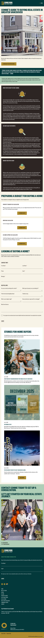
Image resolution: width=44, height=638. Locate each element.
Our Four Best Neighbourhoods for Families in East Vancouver (18, 379)
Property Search (4, 595)
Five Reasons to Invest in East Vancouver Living (15, 470)
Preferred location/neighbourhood (7, 294)
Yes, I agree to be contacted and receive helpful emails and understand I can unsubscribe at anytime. (22, 315)
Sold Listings (3, 599)
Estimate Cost (22, 213)
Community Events (4, 602)
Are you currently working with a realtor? (9, 288)
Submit (2, 321)
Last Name (24, 266)
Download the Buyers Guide (8, 64)
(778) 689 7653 (5, 542)
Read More (22, 477)
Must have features (5, 304)
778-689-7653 (12, 623)
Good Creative (40, 636)
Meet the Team (4, 590)
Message (3, 276)
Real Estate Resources (5, 600)
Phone (2, 271)
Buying (2, 592)
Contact (2, 604)
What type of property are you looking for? (30, 288)
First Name (3, 266)
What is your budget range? (6, 299)
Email (23, 271)
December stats (7, 424)
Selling (2, 594)
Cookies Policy (9, 633)
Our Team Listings (4, 597)
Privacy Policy (3, 633)
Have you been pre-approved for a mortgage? (31, 299)
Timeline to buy (25, 294)
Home (2, 589)
